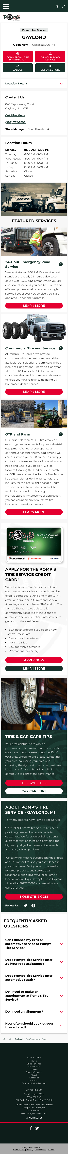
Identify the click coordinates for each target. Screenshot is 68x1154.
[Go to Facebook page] (31, 1129)
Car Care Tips (34, 791)
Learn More (34, 306)
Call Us (18, 69)
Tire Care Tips (34, 783)
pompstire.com (34, 897)
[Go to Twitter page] (37, 1129)
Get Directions (47, 67)
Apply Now (34, 660)
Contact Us (36, 1118)
